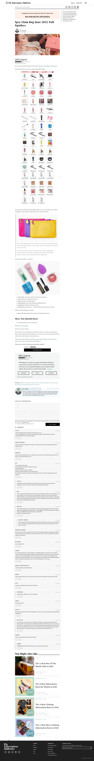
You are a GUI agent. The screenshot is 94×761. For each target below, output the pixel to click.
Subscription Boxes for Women (31, 384)
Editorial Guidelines (51, 753)
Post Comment (52, 424)
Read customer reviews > (25, 377)
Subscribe (79, 3)
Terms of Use (50, 751)
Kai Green (23, 30)
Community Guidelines (52, 745)
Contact (34, 749)
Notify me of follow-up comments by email (25, 423)
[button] (18, 438)
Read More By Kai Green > (53, 388)
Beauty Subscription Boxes (28, 382)
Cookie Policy (50, 749)
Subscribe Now (37, 350)
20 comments (29, 32)
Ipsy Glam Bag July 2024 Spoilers (37, 16)
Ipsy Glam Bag (45, 66)
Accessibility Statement (52, 755)
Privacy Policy (50, 747)
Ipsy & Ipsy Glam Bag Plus (43, 382)
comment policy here (25, 422)
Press (34, 753)
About (34, 745)
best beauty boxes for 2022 (35, 339)
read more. (49, 369)
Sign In (73, 3)
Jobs (34, 751)
